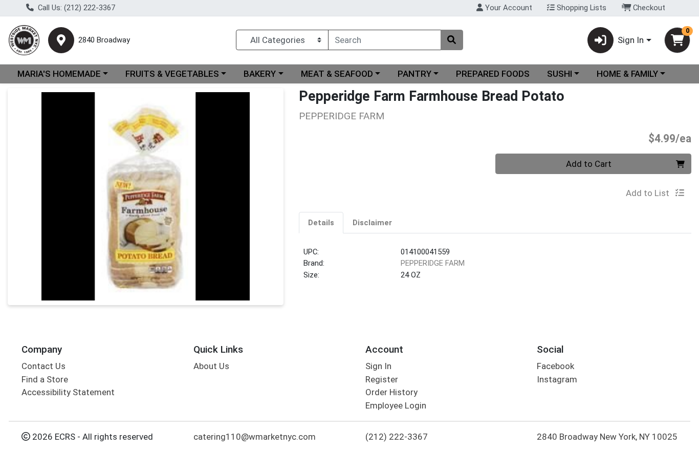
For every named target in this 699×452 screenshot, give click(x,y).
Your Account (507, 7)
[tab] (321, 222)
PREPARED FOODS (493, 74)
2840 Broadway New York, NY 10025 (607, 437)
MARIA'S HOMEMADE (59, 74)
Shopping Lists (580, 7)
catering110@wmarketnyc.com (254, 437)
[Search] (452, 40)
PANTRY (414, 74)
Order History (391, 392)
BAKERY (260, 74)
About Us (211, 366)
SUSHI (559, 74)
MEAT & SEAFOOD (337, 74)
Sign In (378, 366)
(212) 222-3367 (396, 437)
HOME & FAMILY (627, 74)
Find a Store (44, 379)
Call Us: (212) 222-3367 (75, 7)
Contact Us (43, 366)
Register (381, 379)
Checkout (648, 7)
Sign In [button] (631, 40)
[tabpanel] (495, 268)
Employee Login (395, 405)
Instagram (557, 379)
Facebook (555, 366)
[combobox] (384, 40)
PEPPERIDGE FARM (433, 263)
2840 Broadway (104, 40)
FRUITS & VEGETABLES (172, 74)
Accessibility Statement (68, 392)
